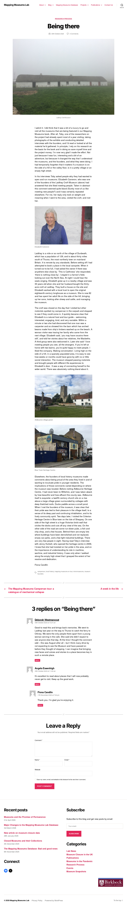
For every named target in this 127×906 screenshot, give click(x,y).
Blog (49, 5)
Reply (37, 660)
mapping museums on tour (64, 571)
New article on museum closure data (22, 832)
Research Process (63, 19)
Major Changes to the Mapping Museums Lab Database (31, 824)
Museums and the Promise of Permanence (25, 816)
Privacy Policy (37, 900)
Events (69, 868)
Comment (38, 740)
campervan (41, 571)
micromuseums (78, 571)
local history (50, 571)
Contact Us (108, 5)
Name (37, 760)
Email (66, 760)
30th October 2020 (57, 34)
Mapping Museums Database (67, 5)
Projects (83, 5)
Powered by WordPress (54, 900)
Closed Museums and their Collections (23, 840)
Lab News (71, 850)
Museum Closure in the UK (79, 854)
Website (37, 769)
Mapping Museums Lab (16, 5)
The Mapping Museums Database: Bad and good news (30, 848)
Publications (95, 5)
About (41, 5)
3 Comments (74, 34)
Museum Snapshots (76, 871)
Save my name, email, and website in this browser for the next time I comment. (61, 779)
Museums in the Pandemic (79, 861)
